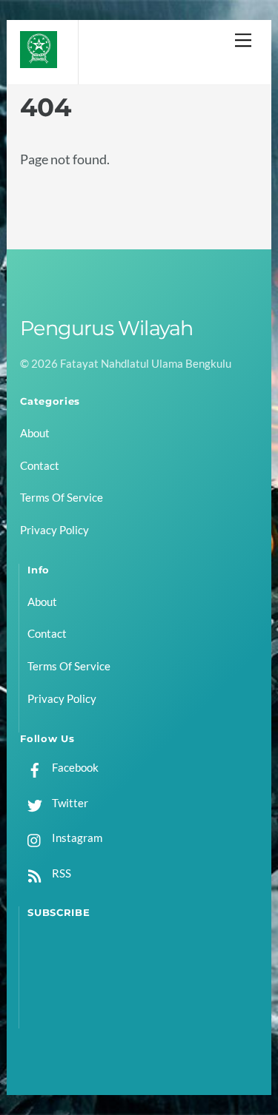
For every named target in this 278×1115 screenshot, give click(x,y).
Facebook (74, 767)
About (35, 432)
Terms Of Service (61, 497)
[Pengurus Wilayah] (38, 62)
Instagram (76, 837)
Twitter (69, 802)
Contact (39, 465)
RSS (60, 873)
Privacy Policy (54, 529)
